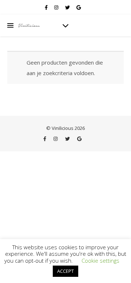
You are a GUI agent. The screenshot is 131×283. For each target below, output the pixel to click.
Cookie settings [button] (100, 260)
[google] (78, 7)
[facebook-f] (47, 7)
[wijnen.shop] (29, 25)
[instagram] (56, 7)
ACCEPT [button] (65, 271)
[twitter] (68, 7)
